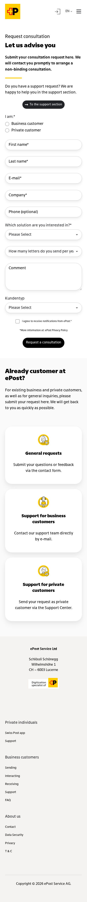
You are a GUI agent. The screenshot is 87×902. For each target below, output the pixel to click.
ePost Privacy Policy (56, 330)
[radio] (27, 124)
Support (10, 741)
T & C (8, 851)
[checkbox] (43, 127)
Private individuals (21, 723)
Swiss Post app (15, 733)
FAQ (8, 800)
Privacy (10, 843)
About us (12, 816)
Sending (10, 767)
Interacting (12, 776)
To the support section (46, 104)
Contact (10, 826)
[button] (79, 11)
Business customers (22, 757)
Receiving (12, 784)
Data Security (14, 835)
